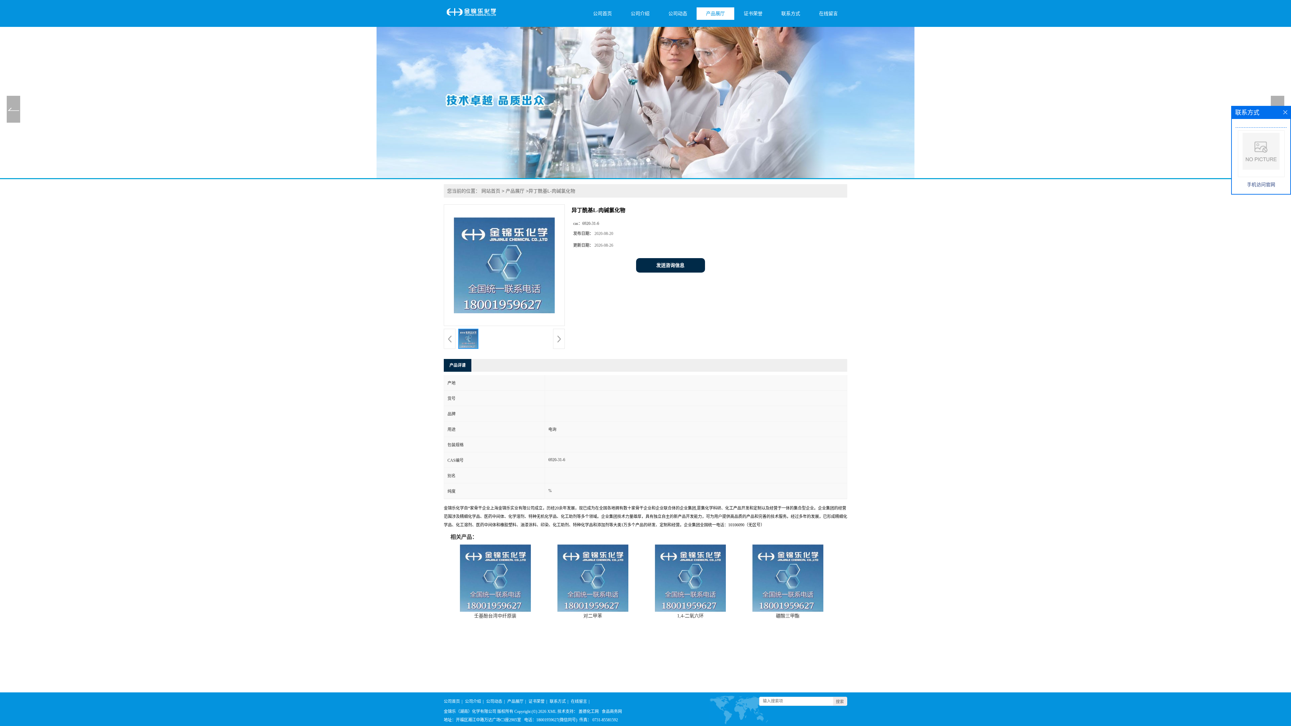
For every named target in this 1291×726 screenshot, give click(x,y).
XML (551, 711)
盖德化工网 (589, 711)
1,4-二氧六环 (690, 615)
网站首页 (490, 191)
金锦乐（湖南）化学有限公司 (470, 711)
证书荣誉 (753, 13)
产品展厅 (715, 13)
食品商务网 (612, 711)
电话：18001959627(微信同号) (550, 720)
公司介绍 (640, 13)
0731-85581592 (605, 720)
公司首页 (602, 13)
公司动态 (677, 13)
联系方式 (790, 13)
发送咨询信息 (670, 265)
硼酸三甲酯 (787, 615)
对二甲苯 (592, 615)
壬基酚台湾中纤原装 (495, 615)
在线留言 (828, 13)
